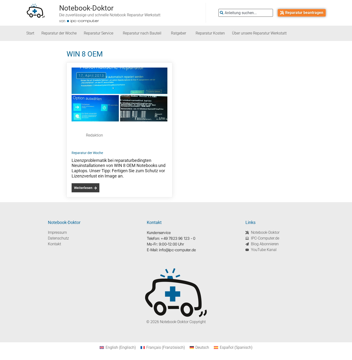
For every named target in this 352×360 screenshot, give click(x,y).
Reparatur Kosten (210, 33)
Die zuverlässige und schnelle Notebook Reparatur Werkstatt (109, 15)
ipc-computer (84, 20)
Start (30, 33)
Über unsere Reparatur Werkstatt (259, 33)
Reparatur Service (98, 33)
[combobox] (245, 13)
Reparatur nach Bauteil (142, 33)
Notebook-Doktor (86, 8)
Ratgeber (178, 33)
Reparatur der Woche (59, 33)
